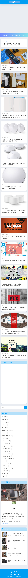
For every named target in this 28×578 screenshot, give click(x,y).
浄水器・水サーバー (8, 458)
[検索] (25, 407)
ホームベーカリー (8, 453)
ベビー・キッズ (6, 440)
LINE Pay (5, 422)
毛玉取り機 (6, 451)
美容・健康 (6, 470)
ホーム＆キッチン (7, 446)
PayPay (4, 416)
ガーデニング (7, 463)
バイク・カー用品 (7, 430)
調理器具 (6, 465)
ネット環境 (6, 438)
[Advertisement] (14, 19)
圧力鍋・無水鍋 (7, 456)
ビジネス (5, 473)
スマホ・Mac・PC (7, 435)
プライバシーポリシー (14, 574)
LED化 (5, 433)
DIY (5, 461)
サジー (4, 476)
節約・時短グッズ (8, 468)
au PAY (4, 427)
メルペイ (5, 424)
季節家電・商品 (7, 448)
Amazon (5, 419)
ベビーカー (6, 443)
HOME (15, 572)
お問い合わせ (5, 523)
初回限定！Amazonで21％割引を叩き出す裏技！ (14, 35)
